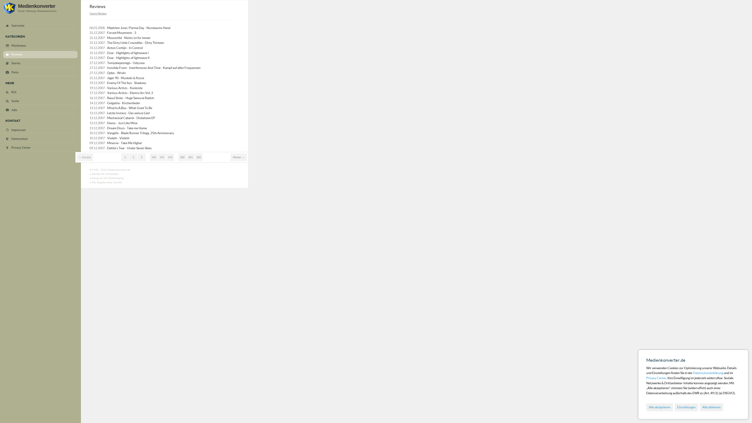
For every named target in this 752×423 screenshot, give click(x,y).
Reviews (97, 6)
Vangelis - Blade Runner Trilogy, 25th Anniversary (140, 133)
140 (153, 157)
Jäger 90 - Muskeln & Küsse (125, 78)
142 (170, 157)
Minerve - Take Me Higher (124, 143)
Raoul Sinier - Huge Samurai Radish (130, 98)
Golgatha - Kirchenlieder (123, 103)
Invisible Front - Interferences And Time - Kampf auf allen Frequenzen (154, 68)
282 (198, 157)
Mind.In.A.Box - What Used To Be (129, 108)
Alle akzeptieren (660, 407)
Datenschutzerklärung (708, 373)
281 (190, 157)
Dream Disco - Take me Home (127, 128)
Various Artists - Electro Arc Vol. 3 (130, 93)
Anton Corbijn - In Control (125, 48)
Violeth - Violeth (118, 138)
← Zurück (85, 157)
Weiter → (239, 157)
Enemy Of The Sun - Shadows (126, 83)
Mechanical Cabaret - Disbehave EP (131, 118)
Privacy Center (656, 378)
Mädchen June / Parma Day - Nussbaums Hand (138, 28)
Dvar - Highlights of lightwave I (128, 53)
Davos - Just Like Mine (122, 123)
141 (162, 157)
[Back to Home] (9, 8)
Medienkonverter (36, 6)
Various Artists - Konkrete (125, 88)
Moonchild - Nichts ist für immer (129, 38)
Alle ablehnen (711, 407)
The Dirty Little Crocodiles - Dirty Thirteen (135, 42)
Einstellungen (686, 407)
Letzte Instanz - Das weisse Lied (128, 113)
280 (182, 157)
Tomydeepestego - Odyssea (126, 63)
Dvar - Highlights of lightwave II (128, 58)
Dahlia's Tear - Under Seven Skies (129, 148)
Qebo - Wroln (116, 73)
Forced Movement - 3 (121, 32)
